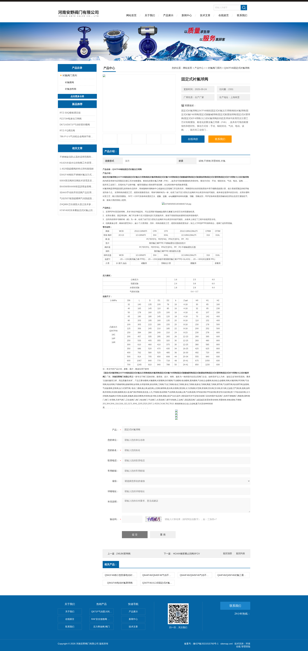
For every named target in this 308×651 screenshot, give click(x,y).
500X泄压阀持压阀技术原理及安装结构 (77, 180)
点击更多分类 (77, 96)
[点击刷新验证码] (153, 519)
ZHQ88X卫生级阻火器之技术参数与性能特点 (77, 204)
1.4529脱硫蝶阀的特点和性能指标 (77, 168)
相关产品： (110, 564)
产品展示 (168, 15)
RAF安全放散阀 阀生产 (102, 619)
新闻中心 (187, 15)
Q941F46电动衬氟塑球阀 (120, 583)
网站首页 (131, 15)
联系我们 (242, 15)
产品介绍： (110, 151)
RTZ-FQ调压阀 (67, 130)
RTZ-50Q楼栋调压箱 (70, 112)
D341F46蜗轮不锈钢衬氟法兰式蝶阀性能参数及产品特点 (77, 174)
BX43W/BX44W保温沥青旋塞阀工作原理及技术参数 (77, 186)
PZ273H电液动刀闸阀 (70, 118)
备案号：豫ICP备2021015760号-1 (201, 643)
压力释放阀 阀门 (101, 626)
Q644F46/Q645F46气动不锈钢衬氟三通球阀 (196, 575)
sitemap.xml (226, 643)
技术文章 (205, 15)
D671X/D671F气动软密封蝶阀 (75, 124)
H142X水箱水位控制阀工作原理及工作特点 (77, 162)
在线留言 (223, 15)
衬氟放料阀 (70, 89)
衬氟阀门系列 (70, 75)
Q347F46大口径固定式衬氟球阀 (158, 583)
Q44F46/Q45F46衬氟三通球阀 (232, 575)
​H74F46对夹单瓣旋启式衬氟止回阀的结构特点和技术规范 (77, 210)
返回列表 (240, 553)
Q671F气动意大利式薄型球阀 (102, 611)
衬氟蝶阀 (69, 82)
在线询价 (193, 139)
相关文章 (77, 148)
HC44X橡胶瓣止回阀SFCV (186, 553)
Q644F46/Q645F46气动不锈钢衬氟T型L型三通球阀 (158, 575)
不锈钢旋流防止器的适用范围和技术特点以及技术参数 (77, 157)
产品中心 (199, 68)
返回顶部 (227, 553)
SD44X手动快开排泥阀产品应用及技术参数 (77, 192)
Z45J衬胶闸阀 (123, 553)
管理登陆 (245, 646)
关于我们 (150, 15)
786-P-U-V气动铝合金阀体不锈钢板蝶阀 (77, 136)
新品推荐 (77, 104)
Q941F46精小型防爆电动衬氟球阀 (121, 575)
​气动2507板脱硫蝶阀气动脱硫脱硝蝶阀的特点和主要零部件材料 (77, 198)
